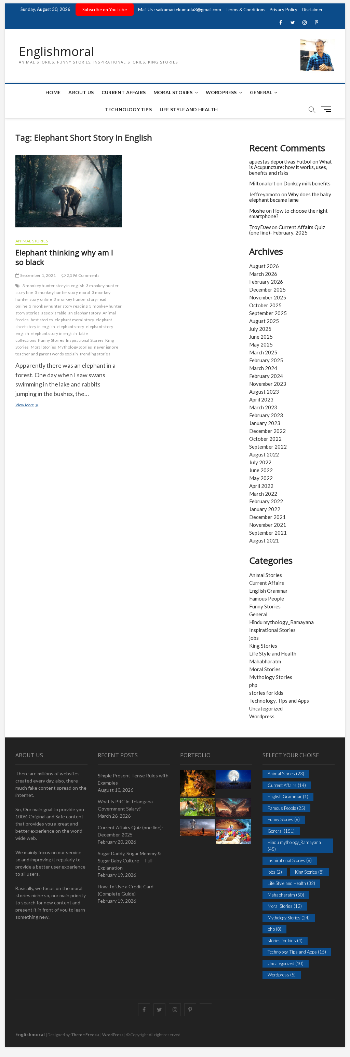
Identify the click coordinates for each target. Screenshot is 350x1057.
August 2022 (264, 454)
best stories (42, 319)
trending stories (95, 353)
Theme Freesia (85, 1034)
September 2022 (268, 446)
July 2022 (260, 462)
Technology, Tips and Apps (279, 700)
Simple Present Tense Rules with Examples (133, 779)
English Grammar (268, 591)
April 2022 (261, 486)
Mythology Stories (75, 347)
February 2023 (266, 415)
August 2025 (264, 321)
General (261, 92)
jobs (254, 638)
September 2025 (268, 313)
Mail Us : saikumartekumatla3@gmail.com (179, 9)
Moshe (257, 211)
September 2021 (268, 533)
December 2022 (267, 431)
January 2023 (264, 423)
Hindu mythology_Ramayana (281, 622)
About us (81, 92)
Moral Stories (173, 92)
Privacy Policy (283, 9)
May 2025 (261, 344)
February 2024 (266, 376)
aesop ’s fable (54, 312)
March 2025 (263, 352)
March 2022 (263, 494)
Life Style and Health (189, 109)
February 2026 (266, 282)
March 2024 (263, 368)
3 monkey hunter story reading (58, 306)
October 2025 (265, 305)
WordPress (221, 92)
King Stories (263, 646)
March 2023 (263, 407)
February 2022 (266, 501)
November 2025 (267, 297)
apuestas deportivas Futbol (280, 161)
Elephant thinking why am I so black (64, 257)
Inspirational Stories (85, 340)
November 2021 (267, 525)
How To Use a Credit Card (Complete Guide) (125, 890)
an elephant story (84, 312)
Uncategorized (266, 708)
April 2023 (261, 399)
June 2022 (261, 470)
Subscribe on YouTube (104, 9)
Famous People (266, 598)
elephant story (70, 326)
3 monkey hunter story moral (62, 292)
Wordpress (261, 716)
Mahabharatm (265, 661)
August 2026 (264, 266)
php (253, 685)
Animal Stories (31, 240)
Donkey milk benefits (307, 183)
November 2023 (267, 384)
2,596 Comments (82, 275)
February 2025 (266, 360)
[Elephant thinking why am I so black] (68, 193)
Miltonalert (262, 183)
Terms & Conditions (245, 9)
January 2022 (264, 509)
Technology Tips (128, 109)
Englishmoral (56, 51)
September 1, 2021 (37, 275)
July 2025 (260, 329)
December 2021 (267, 517)
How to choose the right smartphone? (288, 214)
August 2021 (264, 540)
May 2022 (261, 478)
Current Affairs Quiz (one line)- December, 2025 (130, 831)
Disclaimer (312, 9)
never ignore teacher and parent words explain (66, 350)
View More (31, 405)
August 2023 (264, 392)
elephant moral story (74, 319)
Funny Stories (51, 340)
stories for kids (266, 693)
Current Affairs (124, 92)
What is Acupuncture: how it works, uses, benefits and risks (290, 167)
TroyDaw (260, 227)
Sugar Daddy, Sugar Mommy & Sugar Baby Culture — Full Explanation (129, 860)
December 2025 (267, 289)
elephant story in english (54, 333)
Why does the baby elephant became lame (290, 197)
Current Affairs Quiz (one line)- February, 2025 (287, 230)
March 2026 (263, 274)
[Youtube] (206, 1003)
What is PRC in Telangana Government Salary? (125, 805)
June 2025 (261, 337)
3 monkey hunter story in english (53, 285)
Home (53, 92)
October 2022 (265, 439)
